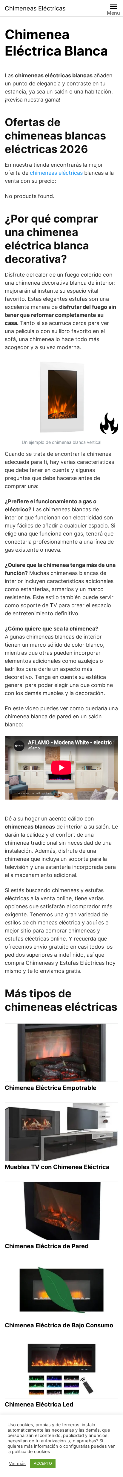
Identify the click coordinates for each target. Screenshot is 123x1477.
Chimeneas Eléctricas (35, 8)
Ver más (17, 1463)
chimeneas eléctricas (56, 173)
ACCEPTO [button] (43, 1463)
